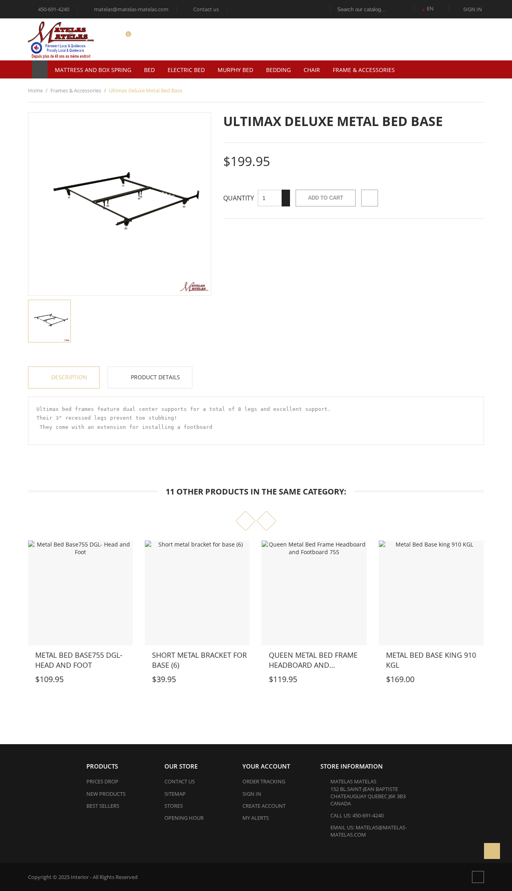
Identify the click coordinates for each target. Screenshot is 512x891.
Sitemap (175, 793)
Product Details (154, 377)
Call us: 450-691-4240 (357, 815)
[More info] (75, 681)
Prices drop (102, 781)
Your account (266, 766)
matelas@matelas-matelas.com (127, 9)
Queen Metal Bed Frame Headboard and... (313, 660)
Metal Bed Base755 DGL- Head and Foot (78, 660)
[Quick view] (57, 681)
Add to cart (325, 198)
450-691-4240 (53, 9)
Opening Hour (184, 817)
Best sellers (102, 805)
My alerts (255, 817)
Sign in (251, 793)
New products (106, 793)
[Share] (369, 198)
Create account (264, 805)
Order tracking (263, 781)
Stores (173, 805)
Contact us (202, 9)
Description (68, 377)
